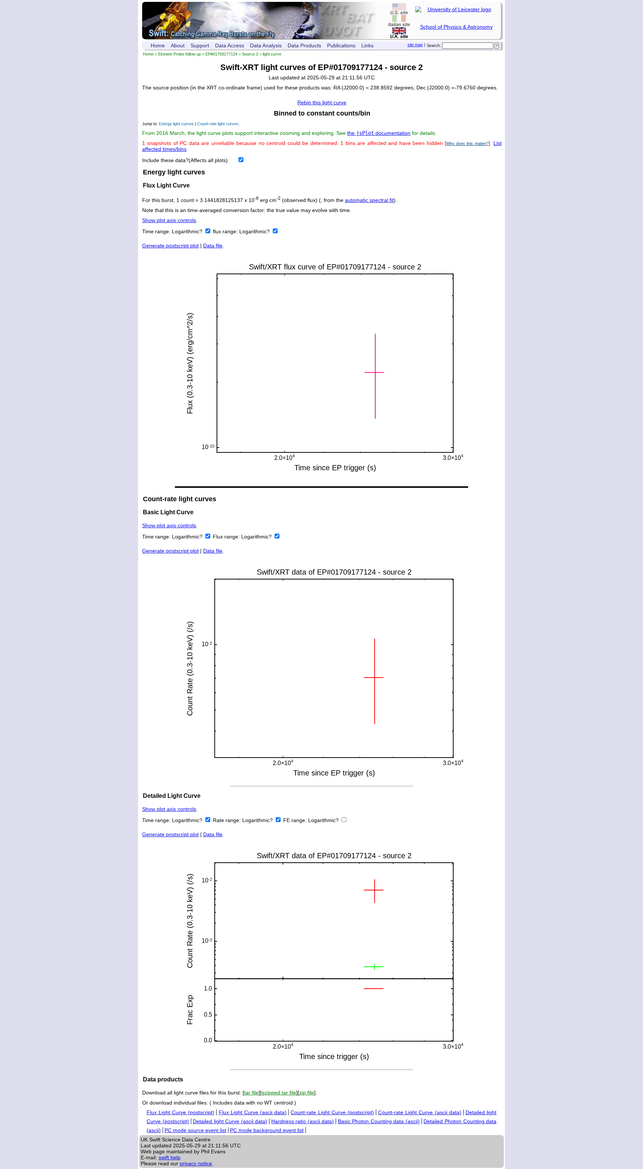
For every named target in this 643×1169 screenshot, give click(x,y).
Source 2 (250, 54)
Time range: (157, 231)
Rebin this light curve (321, 102)
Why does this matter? (467, 143)
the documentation (378, 133)
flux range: (226, 231)
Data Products (304, 45)
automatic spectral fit (369, 200)
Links (367, 45)
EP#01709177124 (221, 54)
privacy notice (196, 1163)
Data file (213, 246)
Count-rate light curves (218, 123)
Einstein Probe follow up (179, 54)
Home (158, 45)
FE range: (295, 820)
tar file (251, 1093)
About (178, 45)
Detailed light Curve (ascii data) (230, 1121)
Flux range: (227, 537)
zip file (306, 1093)
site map (415, 44)
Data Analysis (266, 45)
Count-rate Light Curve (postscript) (332, 1112)
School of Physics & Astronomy (456, 27)
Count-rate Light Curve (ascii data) (419, 1112)
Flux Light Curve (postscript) (180, 1112)
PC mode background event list (267, 1130)
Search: (434, 45)
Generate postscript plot (170, 246)
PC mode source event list (195, 1130)
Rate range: (227, 820)
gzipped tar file (279, 1093)
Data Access (229, 45)
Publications (341, 45)
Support (200, 45)
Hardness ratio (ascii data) (302, 1121)
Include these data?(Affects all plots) (185, 160)
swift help (169, 1157)
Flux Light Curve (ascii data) (253, 1112)
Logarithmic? (188, 231)
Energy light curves (176, 123)
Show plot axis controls (169, 220)
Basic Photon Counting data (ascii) (379, 1121)
